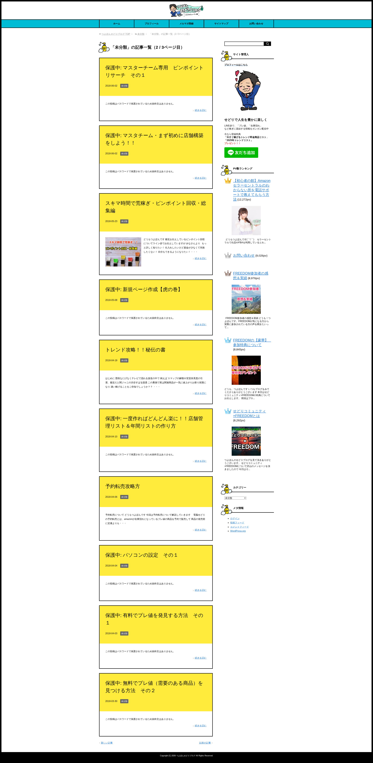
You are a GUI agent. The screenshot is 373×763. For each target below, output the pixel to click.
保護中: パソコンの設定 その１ (141, 555)
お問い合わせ (256, 23)
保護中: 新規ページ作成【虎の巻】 (144, 289)
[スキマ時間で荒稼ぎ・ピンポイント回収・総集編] (123, 264)
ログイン (235, 518)
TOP (115, 34)
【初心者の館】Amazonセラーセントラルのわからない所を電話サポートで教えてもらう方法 (251, 190)
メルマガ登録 (186, 23)
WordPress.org (238, 531)
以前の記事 (205, 743)
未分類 (124, 86)
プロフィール (152, 23)
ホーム (116, 23)
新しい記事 (107, 743)
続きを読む (200, 110)
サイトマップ (221, 23)
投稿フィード (237, 522)
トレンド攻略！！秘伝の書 (135, 349)
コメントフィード (239, 527)
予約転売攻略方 (122, 486)
